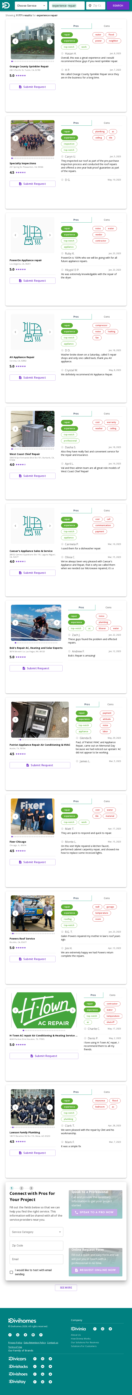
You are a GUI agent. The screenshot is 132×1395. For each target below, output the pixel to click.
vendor (98, 234)
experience (69, 40)
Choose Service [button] (26, 5)
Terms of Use (15, 1347)
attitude (107, 719)
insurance (100, 1100)
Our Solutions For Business (85, 1342)
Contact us (52, 1342)
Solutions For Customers (83, 1346)
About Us (76, 1334)
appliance (68, 246)
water (98, 34)
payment (99, 531)
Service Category (22, 1232)
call (108, 519)
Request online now (98, 1270)
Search (118, 5)
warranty (111, 422)
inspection (69, 143)
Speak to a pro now (96, 1212)
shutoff (110, 1022)
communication (103, 525)
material (110, 816)
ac (113, 131)
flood (111, 34)
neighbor (113, 40)
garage (110, 906)
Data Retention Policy (35, 1342)
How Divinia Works (80, 1338)
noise (98, 228)
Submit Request (34, 87)
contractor (100, 240)
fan (97, 337)
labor (105, 731)
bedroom (100, 1106)
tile (110, 137)
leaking (111, 331)
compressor (101, 325)
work (84, 46)
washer (99, 428)
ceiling (98, 137)
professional (70, 440)
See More (66, 1287)
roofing (68, 919)
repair (67, 34)
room (98, 919)
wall (97, 906)
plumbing (100, 131)
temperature (101, 912)
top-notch (69, 46)
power (98, 40)
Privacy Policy (15, 1342)
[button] (36, 1232)
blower (102, 628)
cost (97, 422)
